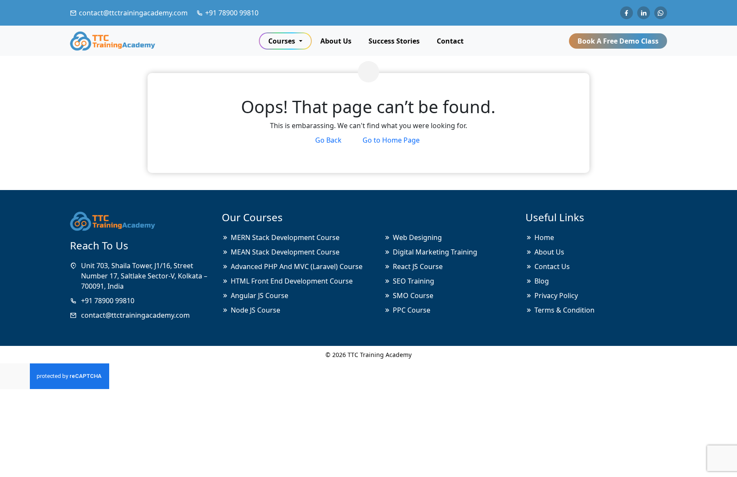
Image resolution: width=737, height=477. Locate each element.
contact (450, 41)
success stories (394, 41)
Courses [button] (282, 41)
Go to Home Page (391, 140)
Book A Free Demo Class (618, 41)
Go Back (328, 140)
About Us (335, 41)
